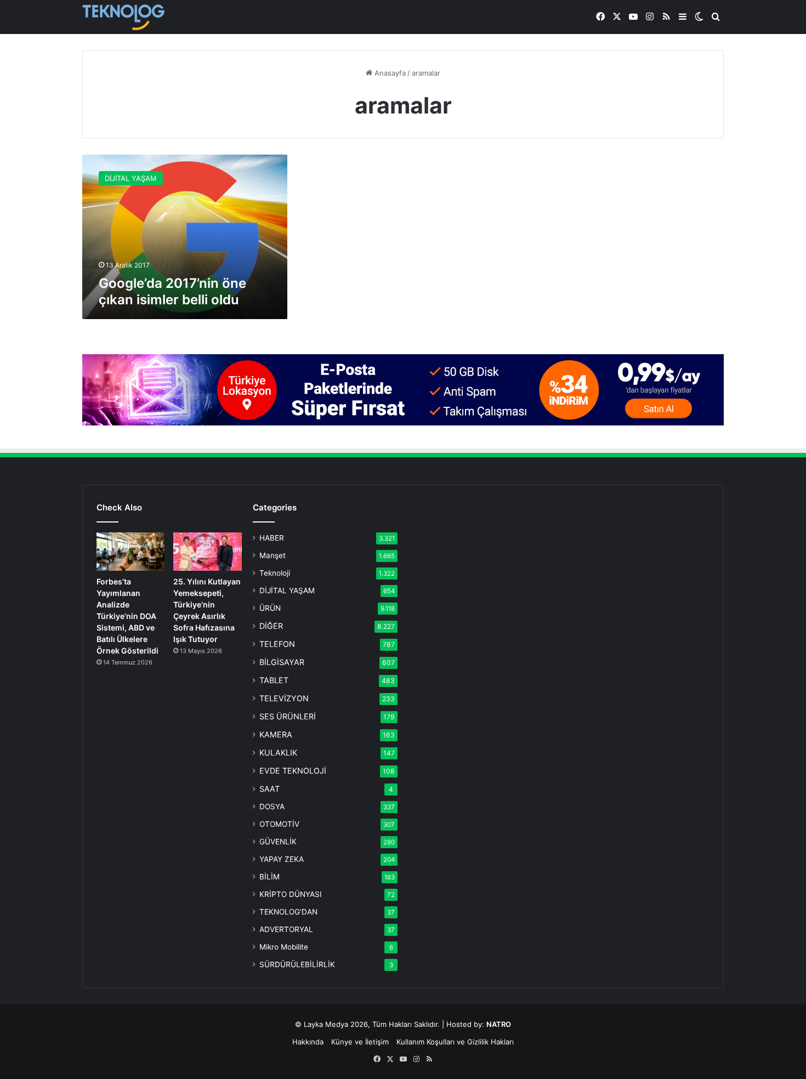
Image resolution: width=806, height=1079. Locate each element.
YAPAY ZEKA (281, 859)
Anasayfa (389, 73)
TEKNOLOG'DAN (288, 911)
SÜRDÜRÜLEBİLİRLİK (297, 964)
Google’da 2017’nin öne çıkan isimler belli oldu (172, 291)
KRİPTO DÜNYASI (290, 894)
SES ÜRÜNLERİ (287, 716)
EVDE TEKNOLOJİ (292, 770)
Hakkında (307, 1041)
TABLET (273, 680)
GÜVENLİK (278, 841)
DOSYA (272, 806)
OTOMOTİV (279, 824)
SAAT (269, 788)
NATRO (498, 1024)
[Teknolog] (123, 17)
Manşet (272, 555)
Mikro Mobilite (283, 946)
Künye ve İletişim (360, 1041)
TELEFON (277, 644)
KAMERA (275, 734)
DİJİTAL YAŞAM (287, 590)
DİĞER (271, 626)
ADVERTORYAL (286, 929)
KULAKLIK (278, 752)
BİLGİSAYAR (281, 662)
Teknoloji (274, 573)
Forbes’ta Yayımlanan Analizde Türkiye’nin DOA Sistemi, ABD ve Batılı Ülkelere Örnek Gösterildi (127, 616)
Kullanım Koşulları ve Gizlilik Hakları (455, 1041)
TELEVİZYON (284, 698)
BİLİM (269, 876)
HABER (271, 537)
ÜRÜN (270, 608)
